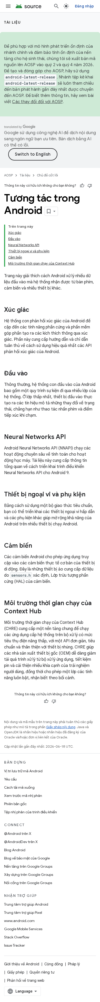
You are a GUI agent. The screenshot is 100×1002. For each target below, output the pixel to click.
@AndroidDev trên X (21, 841)
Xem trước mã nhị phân (23, 795)
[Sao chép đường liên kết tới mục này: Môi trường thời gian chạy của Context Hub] (47, 612)
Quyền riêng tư (41, 972)
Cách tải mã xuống (19, 787)
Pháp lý (74, 964)
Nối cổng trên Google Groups (28, 882)
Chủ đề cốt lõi (47, 175)
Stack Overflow (16, 937)
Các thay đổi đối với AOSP (37, 101)
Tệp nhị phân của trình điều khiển (30, 812)
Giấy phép (15, 972)
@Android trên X (17, 833)
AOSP (8, 175)
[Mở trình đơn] (8, 6)
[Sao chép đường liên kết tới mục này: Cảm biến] (37, 546)
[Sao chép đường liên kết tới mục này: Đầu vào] (33, 374)
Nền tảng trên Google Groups (28, 866)
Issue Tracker (14, 945)
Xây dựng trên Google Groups (28, 874)
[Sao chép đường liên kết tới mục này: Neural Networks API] (71, 437)
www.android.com (19, 920)
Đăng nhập (84, 6)
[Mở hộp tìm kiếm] (56, 6)
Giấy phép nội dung (60, 727)
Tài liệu (12, 22)
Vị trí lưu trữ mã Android (23, 771)
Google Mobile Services (23, 929)
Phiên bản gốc (15, 803)
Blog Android (14, 850)
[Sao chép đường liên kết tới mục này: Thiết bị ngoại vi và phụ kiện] (90, 495)
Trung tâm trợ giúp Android (26, 904)
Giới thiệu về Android (21, 964)
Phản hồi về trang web (25, 980)
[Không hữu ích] (90, 185)
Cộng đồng (53, 964)
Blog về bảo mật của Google (27, 858)
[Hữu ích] (82, 185)
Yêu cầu (10, 779)
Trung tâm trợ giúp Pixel (23, 912)
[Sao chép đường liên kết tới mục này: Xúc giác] (34, 310)
